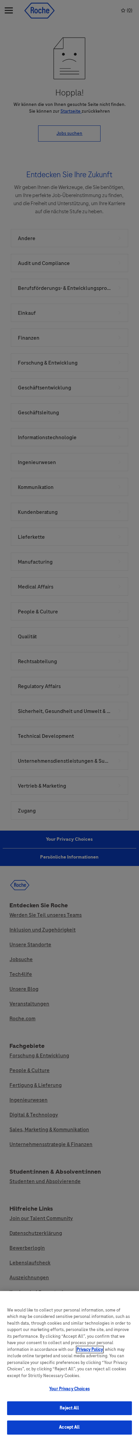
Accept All (69, 1427)
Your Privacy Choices (69, 1389)
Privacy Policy (90, 1350)
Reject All (69, 1408)
